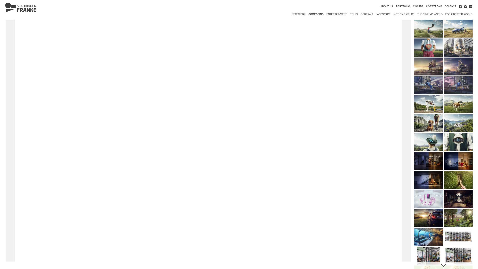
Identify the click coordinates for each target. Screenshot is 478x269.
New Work (299, 14)
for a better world (458, 14)
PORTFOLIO (403, 6)
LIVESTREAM (434, 6)
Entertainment (336, 14)
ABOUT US (387, 6)
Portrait (367, 14)
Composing (316, 14)
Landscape (383, 14)
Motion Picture (404, 14)
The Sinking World (430, 14)
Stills (354, 14)
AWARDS (418, 6)
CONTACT (450, 6)
